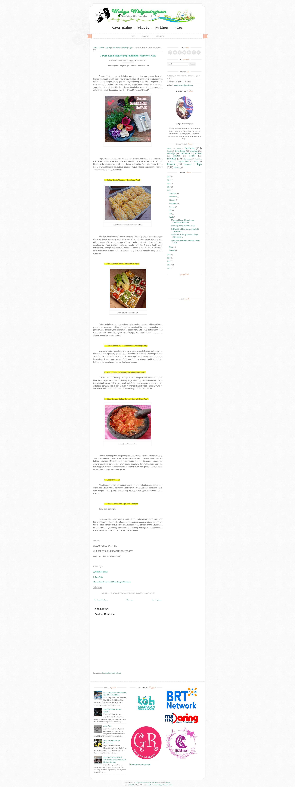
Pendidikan (198, 159)
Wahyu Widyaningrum (120, 60)
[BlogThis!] (96, 587)
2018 (168, 261)
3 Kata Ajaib (98, 577)
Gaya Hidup (180, 151)
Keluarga (109, 48)
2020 (168, 254)
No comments (141, 60)
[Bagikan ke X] (99, 587)
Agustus (172, 207)
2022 (168, 187)
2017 (168, 265)
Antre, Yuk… (107, 726)
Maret (171, 247)
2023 (168, 183)
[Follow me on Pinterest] (184, 52)
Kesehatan (116, 48)
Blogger (168, 783)
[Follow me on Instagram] (194, 52)
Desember (172, 193)
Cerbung (178, 148)
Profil (172, 161)
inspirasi (194, 151)
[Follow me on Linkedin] (189, 52)
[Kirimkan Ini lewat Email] (94, 587)
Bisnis (169, 149)
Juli (170, 210)
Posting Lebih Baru (101, 600)
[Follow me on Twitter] (175, 52)
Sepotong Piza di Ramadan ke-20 (183, 226)
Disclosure (160, 36)
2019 (168, 258)
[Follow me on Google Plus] (180, 52)
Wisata (177, 167)
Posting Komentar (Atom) (111, 673)
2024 (168, 180)
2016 (168, 268)
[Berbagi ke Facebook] (101, 587)
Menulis (171, 158)
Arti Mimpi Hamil (100, 572)
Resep (196, 161)
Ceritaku (101, 48)
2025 (168, 177)
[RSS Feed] (198, 52)
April (171, 217)
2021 (168, 190)
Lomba (192, 156)
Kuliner (198, 153)
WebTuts (131, 785)
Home (133, 36)
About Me (145, 36)
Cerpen (169, 151)
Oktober (172, 200)
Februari (172, 250)
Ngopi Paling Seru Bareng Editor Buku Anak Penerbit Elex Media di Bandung (114, 759)
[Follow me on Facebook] (170, 52)
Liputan (176, 156)
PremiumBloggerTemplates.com (163, 785)
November (173, 196)
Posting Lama (157, 600)
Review (171, 164)
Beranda (130, 600)
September (173, 203)
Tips (130, 48)
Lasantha (149, 785)
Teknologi (187, 164)
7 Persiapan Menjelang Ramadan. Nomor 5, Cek (128, 55)
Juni (170, 214)
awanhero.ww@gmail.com (183, 85)
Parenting (124, 48)
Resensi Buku (183, 161)
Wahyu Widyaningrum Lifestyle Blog (146, 783)
